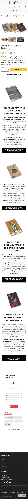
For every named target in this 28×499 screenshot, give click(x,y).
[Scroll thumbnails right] (26, 39)
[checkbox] (7, 424)
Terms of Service (19, 492)
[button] (14, 393)
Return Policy (3, 494)
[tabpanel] (14, 431)
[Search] (25, 7)
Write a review (14, 406)
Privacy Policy (12, 492)
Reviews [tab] (8, 413)
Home (2, 16)
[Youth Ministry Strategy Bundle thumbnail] (4, 39)
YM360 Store (7, 16)
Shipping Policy (4, 492)
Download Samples (14, 75)
